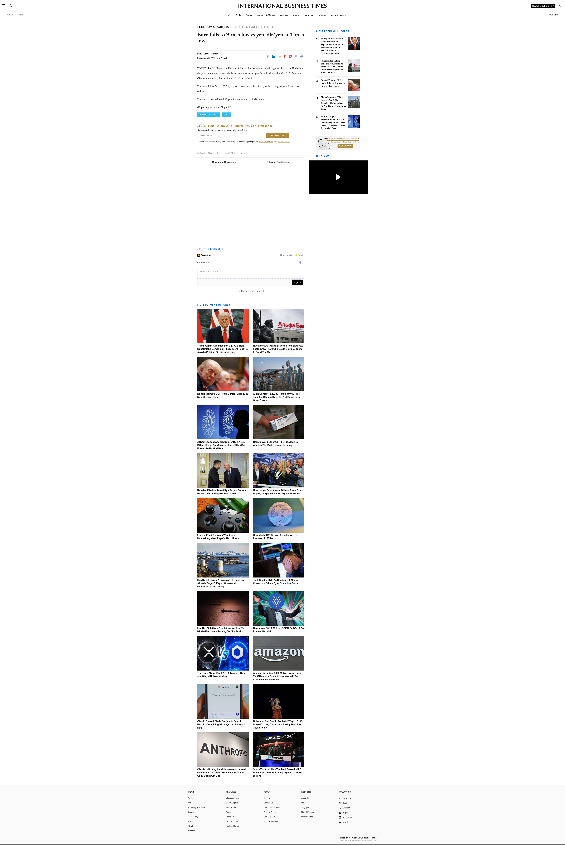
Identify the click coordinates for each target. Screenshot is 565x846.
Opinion (322, 15)
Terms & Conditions (272, 807)
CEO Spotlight (232, 821)
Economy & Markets (266, 15)
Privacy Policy (284, 142)
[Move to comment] (301, 56)
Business (284, 15)
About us (267, 798)
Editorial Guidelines (278, 162)
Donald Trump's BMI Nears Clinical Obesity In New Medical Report (333, 83)
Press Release (232, 817)
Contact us (268, 803)
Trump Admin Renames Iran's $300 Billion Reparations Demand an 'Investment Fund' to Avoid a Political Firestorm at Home (222, 348)
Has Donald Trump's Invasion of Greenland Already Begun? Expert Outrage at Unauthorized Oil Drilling (221, 583)
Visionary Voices (233, 798)
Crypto (296, 15)
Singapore (305, 807)
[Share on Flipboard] (285, 56)
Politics (248, 15)
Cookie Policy (269, 817)
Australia (305, 798)
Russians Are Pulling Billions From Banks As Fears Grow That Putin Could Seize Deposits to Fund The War (278, 348)
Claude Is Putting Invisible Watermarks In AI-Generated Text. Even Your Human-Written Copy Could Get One (221, 772)
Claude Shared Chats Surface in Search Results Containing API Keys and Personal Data (221, 724)
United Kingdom (308, 812)
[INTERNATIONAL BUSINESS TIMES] (282, 6)
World (238, 15)
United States (307, 817)
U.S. (229, 15)
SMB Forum (231, 807)
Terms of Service (266, 142)
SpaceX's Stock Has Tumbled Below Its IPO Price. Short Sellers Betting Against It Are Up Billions (277, 772)
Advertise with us (271, 821)
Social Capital (232, 803)
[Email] (296, 56)
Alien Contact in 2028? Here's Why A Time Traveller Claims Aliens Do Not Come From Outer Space (276, 397)
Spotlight (230, 812)
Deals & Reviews (338, 15)
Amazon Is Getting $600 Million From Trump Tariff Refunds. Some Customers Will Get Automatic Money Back (277, 676)
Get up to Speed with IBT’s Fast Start (343, 139)
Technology (309, 15)
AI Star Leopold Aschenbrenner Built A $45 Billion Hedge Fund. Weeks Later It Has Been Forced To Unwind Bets (222, 445)
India (303, 803)
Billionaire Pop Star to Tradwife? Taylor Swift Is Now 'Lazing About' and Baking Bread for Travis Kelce (277, 724)
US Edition (553, 15)
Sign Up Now (345, 146)
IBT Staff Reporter (209, 53)
